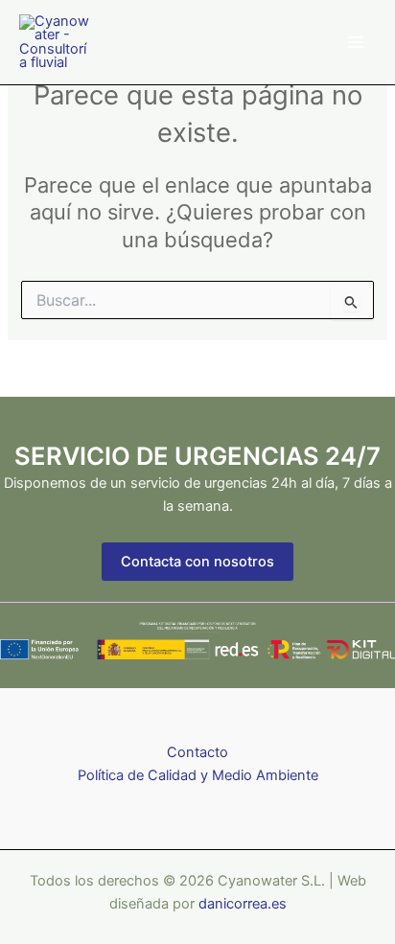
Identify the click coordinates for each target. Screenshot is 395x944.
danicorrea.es (242, 903)
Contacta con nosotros (197, 561)
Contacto (197, 752)
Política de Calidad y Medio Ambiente (198, 775)
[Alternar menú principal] (356, 42)
